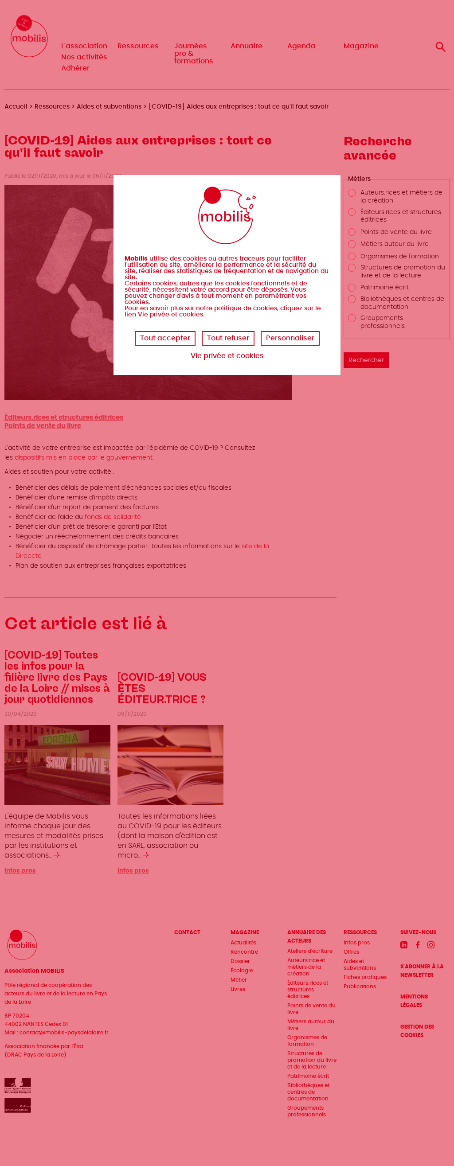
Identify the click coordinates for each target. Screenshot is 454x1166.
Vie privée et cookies (227, 355)
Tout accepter (165, 338)
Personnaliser (290, 338)
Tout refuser (228, 338)
